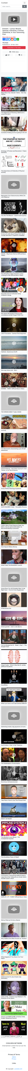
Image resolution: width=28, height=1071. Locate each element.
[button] (24, 6)
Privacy (14, 1059)
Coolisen (4, 3)
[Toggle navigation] (24, 2)
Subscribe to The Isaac (14, 47)
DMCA (14, 1057)
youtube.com (18, 1069)
